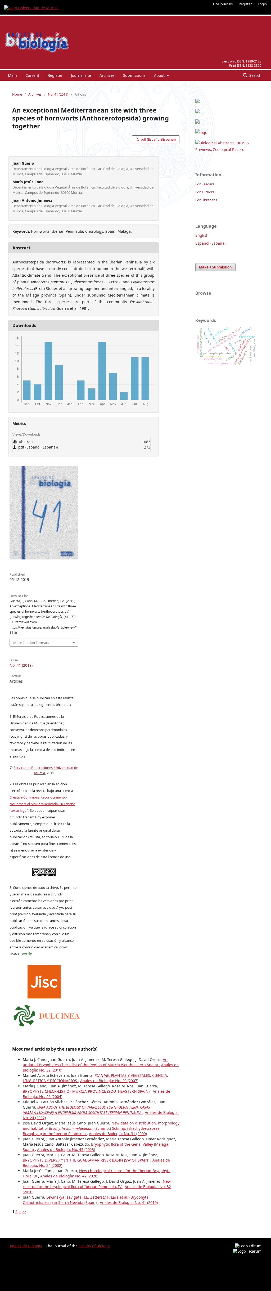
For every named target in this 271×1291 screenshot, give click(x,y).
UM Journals (223, 4)
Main (12, 75)
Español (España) (210, 243)
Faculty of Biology (94, 1245)
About (160, 75)
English (202, 235)
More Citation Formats (31, 642)
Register (245, 4)
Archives (107, 75)
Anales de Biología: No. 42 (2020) (69, 1175)
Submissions (134, 75)
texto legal (19, 810)
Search (254, 75)
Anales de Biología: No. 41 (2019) (129, 1202)
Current (32, 75)
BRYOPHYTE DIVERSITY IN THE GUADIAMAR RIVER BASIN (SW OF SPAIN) (86, 1160)
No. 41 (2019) (58, 94)
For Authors (204, 192)
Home (17, 94)
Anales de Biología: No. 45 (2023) (66, 1149)
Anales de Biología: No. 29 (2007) (109, 1080)
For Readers (204, 184)
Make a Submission (215, 267)
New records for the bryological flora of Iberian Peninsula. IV (97, 1184)
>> (24, 1211)
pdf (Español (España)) (158, 139)
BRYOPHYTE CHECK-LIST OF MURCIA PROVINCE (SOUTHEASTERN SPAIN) (87, 1091)
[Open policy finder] (44, 980)
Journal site (81, 75)
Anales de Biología (26, 1245)
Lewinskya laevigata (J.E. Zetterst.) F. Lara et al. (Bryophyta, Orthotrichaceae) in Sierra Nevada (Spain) (86, 1200)
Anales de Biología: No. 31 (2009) (118, 1133)
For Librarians (206, 200)
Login (262, 4)
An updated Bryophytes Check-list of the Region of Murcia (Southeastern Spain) (95, 1062)
